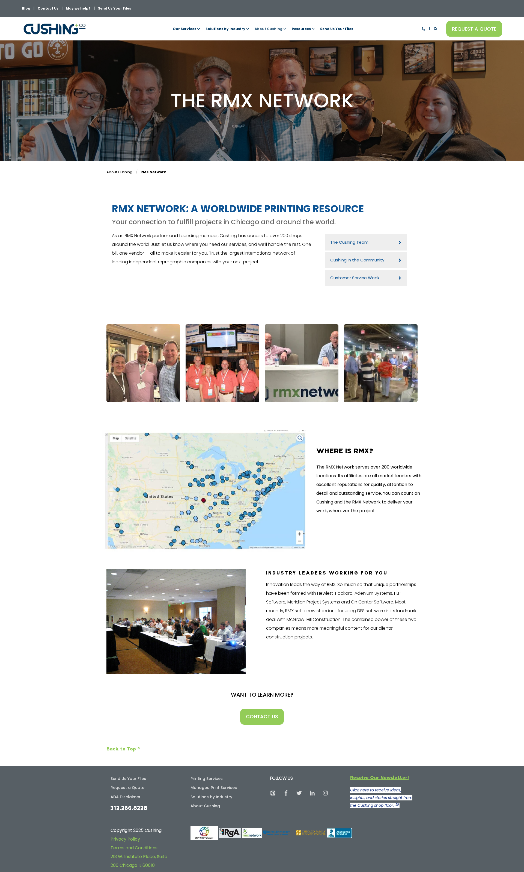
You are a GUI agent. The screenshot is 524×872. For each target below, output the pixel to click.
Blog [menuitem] (26, 8)
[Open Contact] (423, 28)
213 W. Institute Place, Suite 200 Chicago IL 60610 (139, 860)
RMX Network (153, 172)
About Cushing (119, 172)
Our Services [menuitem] (184, 28)
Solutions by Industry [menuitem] (225, 28)
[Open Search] (436, 28)
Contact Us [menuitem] (48, 8)
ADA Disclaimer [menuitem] (126, 797)
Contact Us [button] (262, 716)
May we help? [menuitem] (78, 8)
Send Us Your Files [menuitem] (114, 8)
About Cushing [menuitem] (268, 28)
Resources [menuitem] (301, 28)
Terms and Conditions (134, 848)
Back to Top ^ (123, 749)
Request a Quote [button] (474, 28)
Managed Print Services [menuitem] (213, 787)
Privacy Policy (125, 839)
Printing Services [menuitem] (206, 778)
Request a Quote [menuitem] (127, 787)
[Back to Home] (54, 29)
